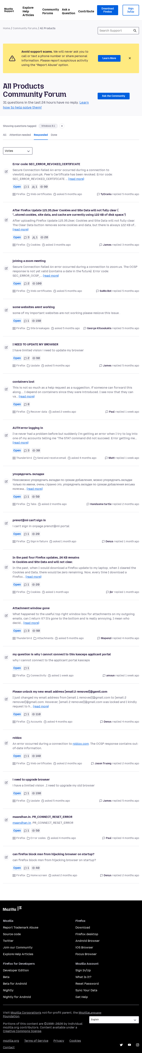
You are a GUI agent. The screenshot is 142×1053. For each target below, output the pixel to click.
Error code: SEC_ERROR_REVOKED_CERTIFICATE (46, 164)
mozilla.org (11, 1040)
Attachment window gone (31, 608)
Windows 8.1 (48, 126)
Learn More (109, 58)
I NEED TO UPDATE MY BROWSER (35, 344)
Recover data (39, 411)
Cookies (35, 244)
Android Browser (87, 941)
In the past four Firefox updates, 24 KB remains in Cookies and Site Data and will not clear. (46, 560)
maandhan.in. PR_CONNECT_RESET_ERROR (42, 817)
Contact (9, 1047)
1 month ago (131, 541)
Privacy (58, 1040)
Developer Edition (16, 970)
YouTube (129, 1044)
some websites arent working (34, 307)
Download (82, 927)
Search (135, 31)
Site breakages (40, 328)
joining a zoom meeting (29, 261)
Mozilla (12, 909)
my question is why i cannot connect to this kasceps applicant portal (62, 654)
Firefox (20, 194)
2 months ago (130, 504)
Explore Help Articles (28, 11)
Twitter (8, 941)
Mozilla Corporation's (26, 1012)
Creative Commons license (22, 1031)
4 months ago (130, 638)
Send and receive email (51, 458)
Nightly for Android (17, 997)
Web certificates (41, 194)
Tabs (33, 504)
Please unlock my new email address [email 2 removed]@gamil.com (60, 691)
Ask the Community (113, 96)
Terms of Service (36, 1040)
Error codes (38, 838)
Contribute (86, 11)
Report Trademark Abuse (20, 927)
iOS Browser (84, 947)
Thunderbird (24, 458)
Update (35, 365)
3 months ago (130, 244)
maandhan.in (22, 823)
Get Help (81, 997)
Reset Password (87, 983)
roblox (17, 738)
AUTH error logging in (28, 428)
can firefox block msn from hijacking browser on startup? (53, 854)
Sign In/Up (130, 10)
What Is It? (83, 977)
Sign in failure (39, 541)
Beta (6, 977)
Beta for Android (15, 983)
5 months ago (130, 194)
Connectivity (38, 675)
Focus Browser (86, 954)
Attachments (45, 638)
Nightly (8, 990)
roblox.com (81, 743)
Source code (12, 934)
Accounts (36, 721)
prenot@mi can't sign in (29, 520)
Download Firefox (108, 10)
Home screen (39, 875)
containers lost (23, 381)
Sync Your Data (86, 990)
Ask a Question (68, 11)
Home (6, 28)
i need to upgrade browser (31, 779)
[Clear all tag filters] (62, 126)
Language (95, 1012)
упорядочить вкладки (28, 474)
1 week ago (132, 411)
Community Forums (50, 11)
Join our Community (18, 947)
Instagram (137, 1044)
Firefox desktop (86, 934)
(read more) (76, 179)
